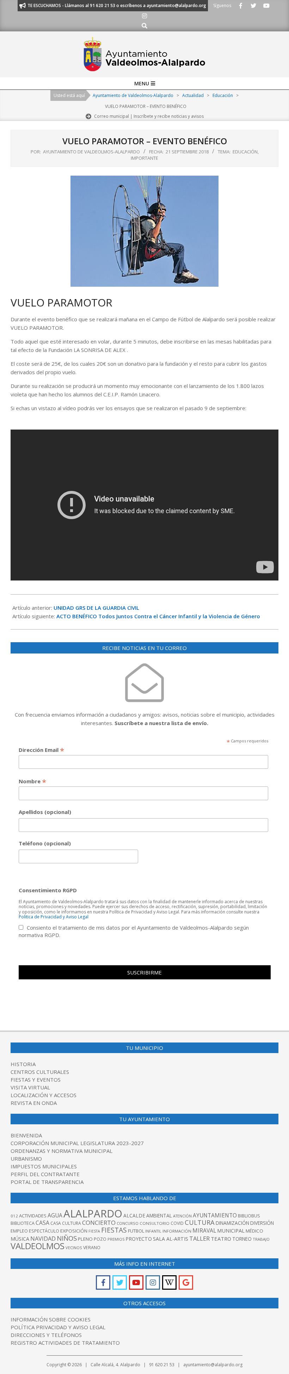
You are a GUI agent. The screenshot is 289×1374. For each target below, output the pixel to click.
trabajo (261, 1239)
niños (67, 1238)
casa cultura (65, 1223)
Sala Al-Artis (170, 1238)
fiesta (94, 1231)
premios (115, 1239)
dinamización (232, 1223)
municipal (231, 1230)
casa (42, 1223)
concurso (128, 1223)
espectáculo (44, 1231)
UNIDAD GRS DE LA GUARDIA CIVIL (96, 607)
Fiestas (114, 1230)
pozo (100, 1239)
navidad (43, 1238)
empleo (19, 1231)
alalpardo (92, 1213)
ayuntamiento (215, 1215)
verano (91, 1248)
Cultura (200, 1222)
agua (55, 1215)
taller (199, 1238)
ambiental (159, 1215)
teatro (221, 1238)
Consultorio (155, 1223)
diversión (262, 1223)
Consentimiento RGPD (48, 890)
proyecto (138, 1238)
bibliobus (249, 1215)
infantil (153, 1231)
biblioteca (23, 1223)
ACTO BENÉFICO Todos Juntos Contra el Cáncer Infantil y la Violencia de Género (158, 616)
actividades (33, 1215)
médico (254, 1231)
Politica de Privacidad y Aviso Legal (53, 917)
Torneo (242, 1239)
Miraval (204, 1230)
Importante (144, 158)
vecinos (74, 1247)
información (176, 1231)
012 (14, 1215)
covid (177, 1223)
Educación (245, 151)
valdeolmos (37, 1246)
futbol (136, 1231)
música (20, 1238)
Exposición (73, 1231)
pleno (85, 1239)
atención (182, 1215)
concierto (99, 1222)
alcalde (134, 1215)
